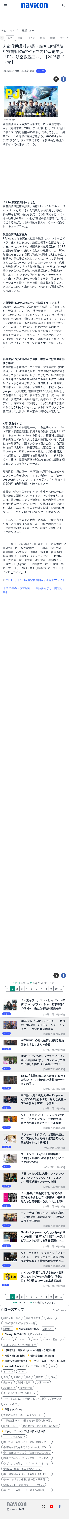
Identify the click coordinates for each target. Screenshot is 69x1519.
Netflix (7, 1328)
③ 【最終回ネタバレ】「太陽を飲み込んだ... (27, 1452)
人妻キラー (43, 1382)
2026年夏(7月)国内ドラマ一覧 (19, 1323)
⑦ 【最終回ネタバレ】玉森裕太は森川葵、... (27, 1474)
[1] (7, 989)
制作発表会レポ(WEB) (42, 1355)
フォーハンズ (10, 1404)
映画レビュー (10, 1426)
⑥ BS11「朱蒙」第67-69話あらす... (22, 1468)
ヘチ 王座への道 (36, 1366)
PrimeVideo (37, 1334)
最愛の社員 (26, 1387)
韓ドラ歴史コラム (55, 1339)
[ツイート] (56, 79)
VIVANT (51, 1318)
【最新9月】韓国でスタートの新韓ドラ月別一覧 (30, 1350)
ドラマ (31, 38)
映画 (42, 38)
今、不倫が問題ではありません (19, 1393)
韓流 (20, 38)
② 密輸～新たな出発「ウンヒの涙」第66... (26, 1447)
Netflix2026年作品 (29, 1329)
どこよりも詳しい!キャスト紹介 (49, 1361)
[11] (61, 989)
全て (10, 38)
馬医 (53, 1366)
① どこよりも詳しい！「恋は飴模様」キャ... (27, 1442)
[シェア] (63, 79)
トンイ (21, 1371)
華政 (28, 1377)
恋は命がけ (9, 1387)
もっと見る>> (14, 1436)
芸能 (52, 38)
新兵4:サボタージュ (51, 1398)
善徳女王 (40, 1377)
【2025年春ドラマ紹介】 (18, 588)
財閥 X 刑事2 (25, 1382)
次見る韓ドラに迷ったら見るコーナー (23, 1415)
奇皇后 (16, 1377)
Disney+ (48, 1328)
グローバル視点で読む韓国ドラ (19, 1344)
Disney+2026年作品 (15, 1334)
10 (56, 988)
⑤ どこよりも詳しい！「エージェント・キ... (27, 1463)
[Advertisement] (34, 19)
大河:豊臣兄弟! (33, 1318)
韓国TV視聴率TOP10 (16, 1361)
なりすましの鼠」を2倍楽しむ (19, 1398)
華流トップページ (14, 1409)
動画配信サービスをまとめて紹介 (40, 1426)
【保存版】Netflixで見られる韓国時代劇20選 (26, 1420)
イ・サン (8, 1371)
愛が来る (8, 1382)
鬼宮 (5, 1377)
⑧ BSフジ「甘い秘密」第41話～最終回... (25, 1479)
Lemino (22, 1339)
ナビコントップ (9, 30)
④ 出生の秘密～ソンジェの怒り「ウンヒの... (27, 1458)
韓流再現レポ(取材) (15, 1355)
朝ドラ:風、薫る (11, 1318)
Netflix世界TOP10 (14, 1366)
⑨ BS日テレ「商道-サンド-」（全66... (23, 1484)
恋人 (53, 1377)
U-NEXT (7, 1339)
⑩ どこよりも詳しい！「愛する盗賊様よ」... (27, 1490)
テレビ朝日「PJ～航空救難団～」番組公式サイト (35, 580)
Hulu (36, 1339)
